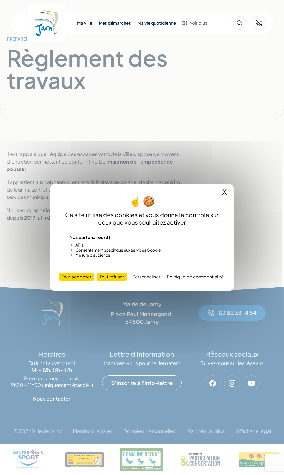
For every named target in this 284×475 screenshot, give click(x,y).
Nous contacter (205, 78)
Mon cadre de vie (206, 41)
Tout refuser (112, 277)
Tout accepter (76, 277)
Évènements (201, 59)
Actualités (199, 69)
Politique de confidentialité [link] (195, 277)
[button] (259, 23)
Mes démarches (115, 23)
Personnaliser (146, 277)
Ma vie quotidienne (157, 23)
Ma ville (84, 23)
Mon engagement (207, 50)
